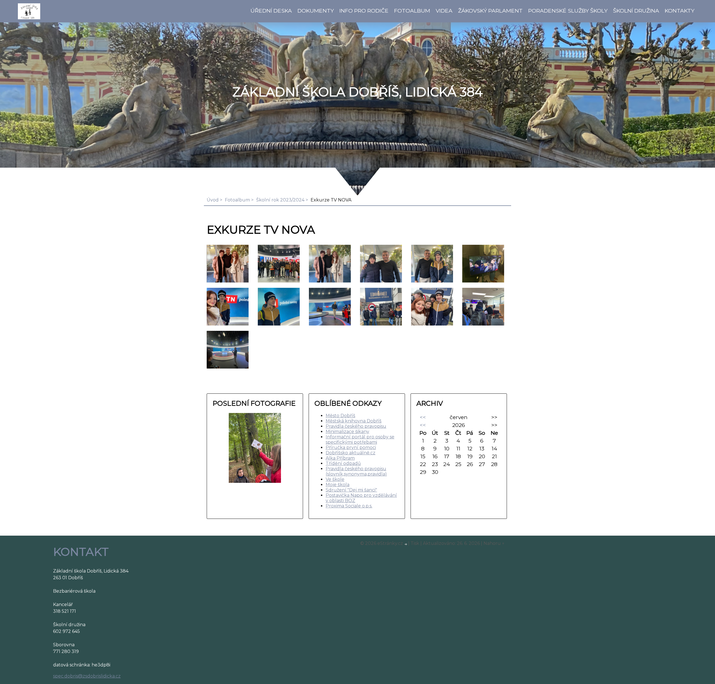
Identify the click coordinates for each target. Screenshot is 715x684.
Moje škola (337, 484)
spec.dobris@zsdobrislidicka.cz (87, 676)
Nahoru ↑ (494, 543)
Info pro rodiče (364, 10)
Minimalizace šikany (347, 431)
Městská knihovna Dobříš (354, 421)
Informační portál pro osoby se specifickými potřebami (360, 439)
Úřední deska (271, 10)
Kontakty (679, 10)
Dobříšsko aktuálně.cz (350, 452)
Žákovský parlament (490, 10)
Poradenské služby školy (567, 10)
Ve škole (335, 479)
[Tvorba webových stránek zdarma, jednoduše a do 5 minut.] (406, 544)
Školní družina (636, 10)
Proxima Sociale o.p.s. (349, 506)
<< (423, 417)
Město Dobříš (340, 415)
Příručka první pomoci (351, 447)
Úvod (213, 200)
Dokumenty (315, 10)
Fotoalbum (412, 10)
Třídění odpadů (343, 463)
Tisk (415, 543)
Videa (444, 10)
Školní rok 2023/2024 (280, 200)
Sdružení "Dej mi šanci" (351, 490)
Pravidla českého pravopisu (356, 426)
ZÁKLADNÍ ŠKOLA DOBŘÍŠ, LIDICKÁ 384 (357, 91)
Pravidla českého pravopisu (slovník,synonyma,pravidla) (356, 471)
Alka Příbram (340, 458)
